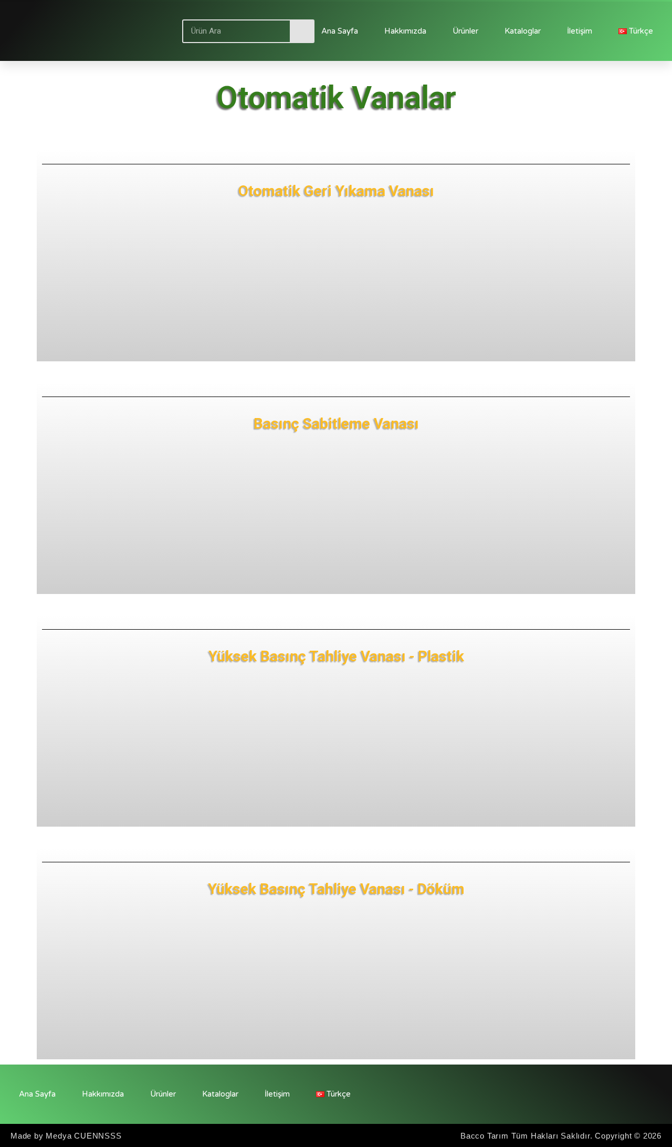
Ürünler (465, 31)
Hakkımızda (405, 31)
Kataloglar (523, 31)
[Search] (301, 31)
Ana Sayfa (339, 31)
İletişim (579, 31)
